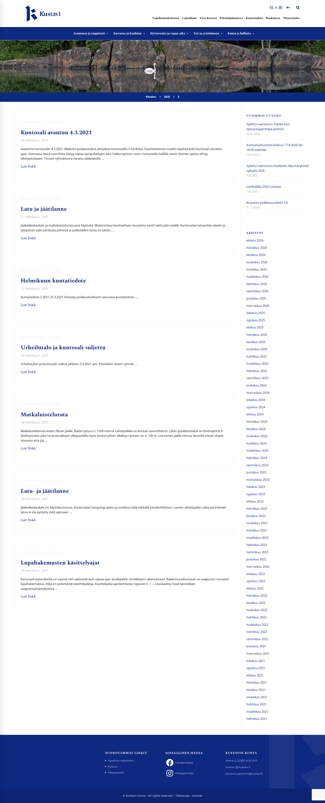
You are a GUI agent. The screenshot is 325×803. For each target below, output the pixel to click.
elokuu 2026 (254, 240)
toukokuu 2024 (256, 436)
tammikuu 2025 (257, 378)
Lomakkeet (189, 18)
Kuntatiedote (254, 18)
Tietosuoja (182, 795)
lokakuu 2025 (255, 313)
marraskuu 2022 (258, 567)
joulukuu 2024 (256, 385)
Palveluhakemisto (231, 18)
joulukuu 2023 (256, 472)
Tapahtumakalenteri (165, 18)
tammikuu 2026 (257, 291)
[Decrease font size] (271, 7)
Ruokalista (273, 18)
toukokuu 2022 (256, 610)
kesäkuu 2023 (256, 516)
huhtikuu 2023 (256, 530)
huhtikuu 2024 (256, 443)
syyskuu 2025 (255, 320)
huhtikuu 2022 (256, 617)
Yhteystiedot (291, 18)
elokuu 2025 (254, 327)
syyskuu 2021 (255, 668)
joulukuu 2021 (256, 646)
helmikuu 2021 (256, 719)
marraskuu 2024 (258, 393)
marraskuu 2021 (258, 653)
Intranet (197, 795)
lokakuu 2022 (255, 574)
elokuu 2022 (254, 588)
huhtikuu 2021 (256, 704)
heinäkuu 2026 (256, 248)
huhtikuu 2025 (256, 356)
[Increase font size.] (280, 7)
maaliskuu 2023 (257, 538)
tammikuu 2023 (257, 552)
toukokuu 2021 (256, 697)
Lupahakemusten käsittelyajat (60, 562)
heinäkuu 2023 (256, 508)
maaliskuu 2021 (257, 711)
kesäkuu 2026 (256, 255)
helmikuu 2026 (256, 284)
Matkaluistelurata (44, 414)
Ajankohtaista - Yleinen (41, 122)
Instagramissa (184, 773)
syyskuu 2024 (255, 407)
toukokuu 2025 (256, 349)
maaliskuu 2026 (257, 277)
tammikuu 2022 (257, 639)
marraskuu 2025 (258, 306)
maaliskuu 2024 (257, 450)
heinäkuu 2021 (256, 682)
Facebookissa (184, 762)
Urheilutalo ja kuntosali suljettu (63, 347)
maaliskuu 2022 (257, 625)
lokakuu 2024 (255, 400)
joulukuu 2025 (256, 298)
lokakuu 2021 (255, 661)
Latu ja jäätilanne (44, 209)
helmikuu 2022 (256, 632)
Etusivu (151, 96)
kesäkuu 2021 (256, 690)
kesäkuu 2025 (256, 342)
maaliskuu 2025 (257, 364)
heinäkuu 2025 (256, 335)
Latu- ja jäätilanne (45, 491)
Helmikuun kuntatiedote (53, 280)
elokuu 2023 (254, 501)
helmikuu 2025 (256, 371)
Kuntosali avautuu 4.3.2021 (56, 132)
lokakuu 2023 (255, 487)
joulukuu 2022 (256, 559)
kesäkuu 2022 (256, 603)
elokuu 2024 (254, 414)
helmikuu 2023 (256, 545)
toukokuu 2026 (256, 262)
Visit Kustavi (208, 18)
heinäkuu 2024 (256, 422)
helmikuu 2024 (256, 458)
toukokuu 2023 (256, 523)
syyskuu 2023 (255, 494)
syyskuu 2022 (255, 581)
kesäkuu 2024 (256, 429)
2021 (167, 96)
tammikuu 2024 (257, 465)
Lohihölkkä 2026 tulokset (263, 187)
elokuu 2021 (254, 675)
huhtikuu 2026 (256, 269)
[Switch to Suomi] (288, 7)
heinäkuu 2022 (256, 595)
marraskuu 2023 (258, 480)
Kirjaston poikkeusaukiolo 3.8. (267, 203)
